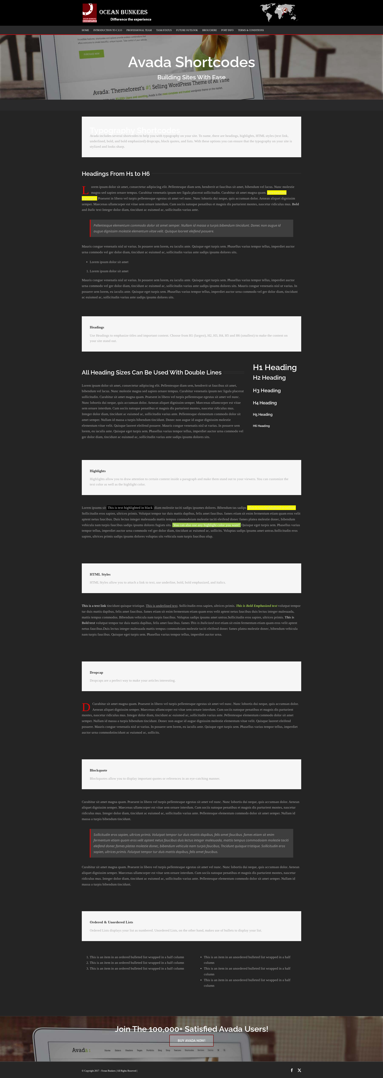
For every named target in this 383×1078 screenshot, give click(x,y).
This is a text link (94, 606)
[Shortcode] (191, 50)
